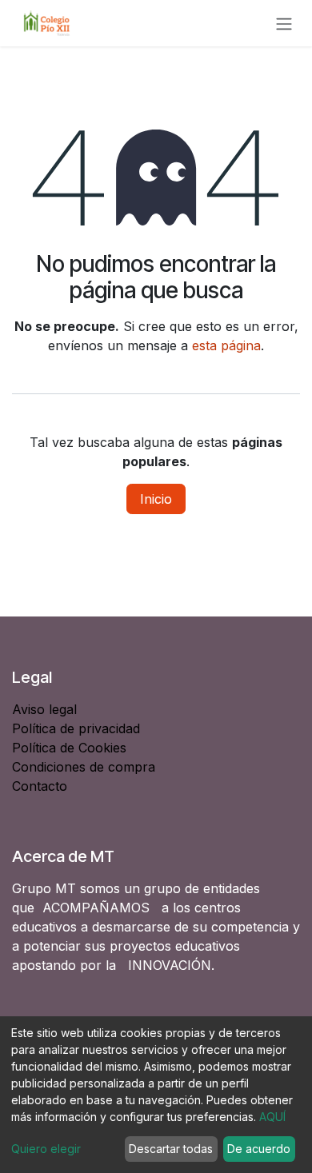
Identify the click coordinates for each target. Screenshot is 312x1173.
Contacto (39, 786)
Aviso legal (46, 709)
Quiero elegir (46, 1148)
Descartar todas (171, 1148)
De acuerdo (258, 1148)
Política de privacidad (76, 728)
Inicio (156, 499)
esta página (226, 345)
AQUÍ (272, 1116)
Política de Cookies (69, 748)
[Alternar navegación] (284, 23)
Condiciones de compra (83, 767)
